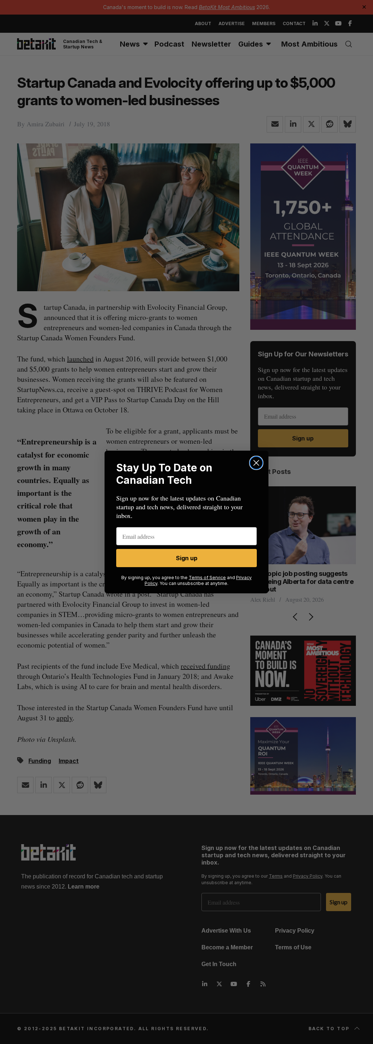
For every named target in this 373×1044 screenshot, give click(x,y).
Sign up (186, 558)
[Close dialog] (256, 462)
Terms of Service (207, 577)
